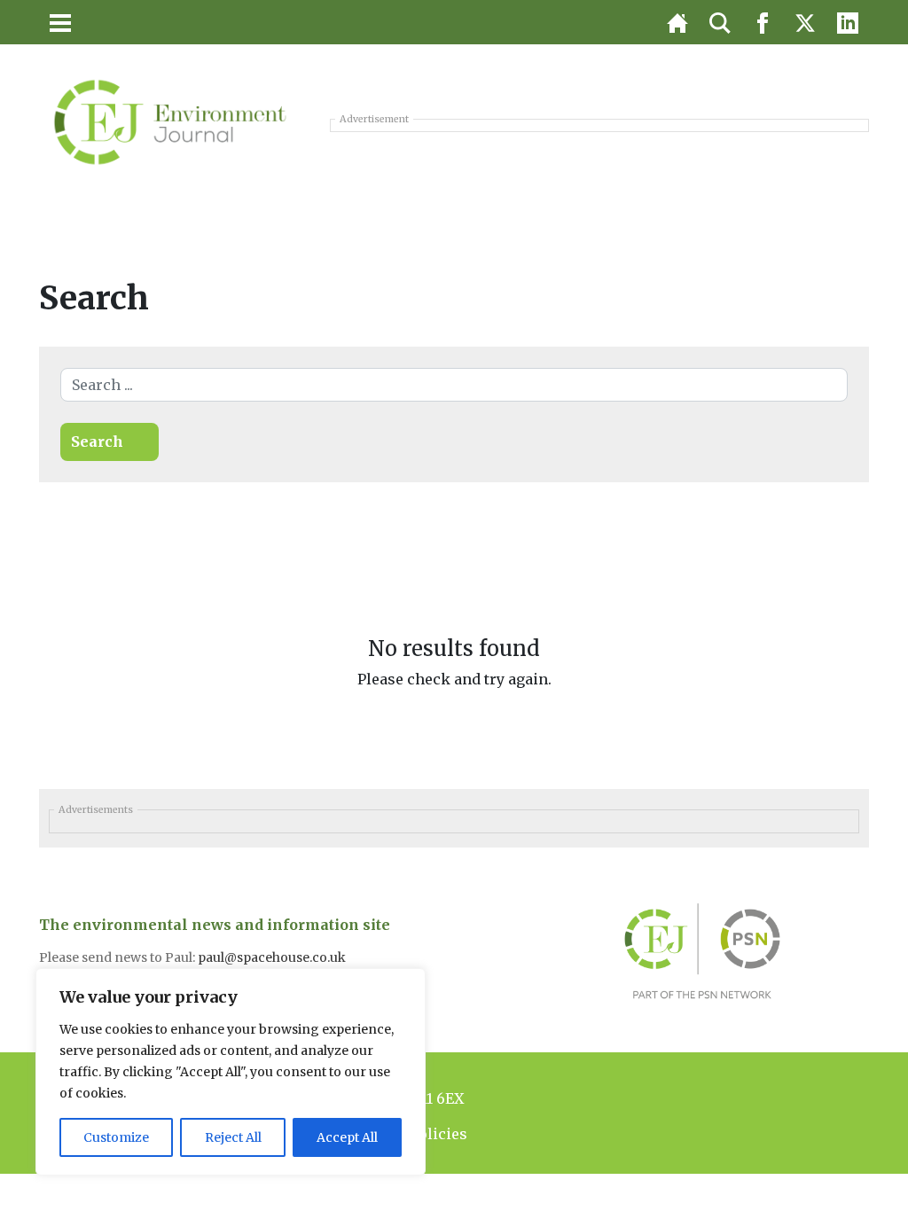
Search (97, 441)
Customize (116, 1137)
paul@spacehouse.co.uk (273, 957)
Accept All (347, 1137)
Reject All (233, 1137)
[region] (230, 1072)
